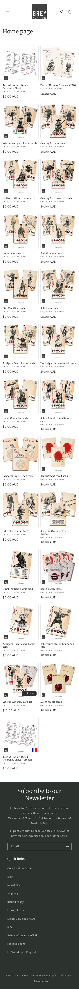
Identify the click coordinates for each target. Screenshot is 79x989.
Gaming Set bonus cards (54, 143)
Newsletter (13, 885)
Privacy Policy (15, 910)
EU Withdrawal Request (21, 952)
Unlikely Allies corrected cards (58, 363)
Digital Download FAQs (21, 918)
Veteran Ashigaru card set (17, 701)
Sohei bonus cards (50, 308)
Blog (9, 877)
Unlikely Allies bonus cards (19, 198)
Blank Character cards (15, 418)
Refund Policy (15, 902)
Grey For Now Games (20, 868)
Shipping (12, 893)
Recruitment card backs (54, 476)
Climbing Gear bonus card (18, 589)
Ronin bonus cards (13, 253)
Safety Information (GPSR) (22, 935)
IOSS (10, 927)
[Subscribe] (67, 846)
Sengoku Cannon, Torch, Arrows (54, 532)
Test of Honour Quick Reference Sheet (15, 87)
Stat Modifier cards (14, 308)
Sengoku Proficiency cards (18, 476)
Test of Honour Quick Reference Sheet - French (17, 758)
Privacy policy (41, 981)
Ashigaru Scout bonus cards (19, 363)
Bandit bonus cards (51, 253)
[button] (7, 12)
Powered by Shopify (46, 975)
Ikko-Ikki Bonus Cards (16, 531)
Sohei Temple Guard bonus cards (55, 419)
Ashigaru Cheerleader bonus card (19, 645)
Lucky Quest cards (51, 701)
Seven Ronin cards (51, 589)
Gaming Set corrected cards (56, 198)
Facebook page (16, 943)
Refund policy (66, 975)
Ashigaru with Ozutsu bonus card (57, 645)
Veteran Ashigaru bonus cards (20, 143)
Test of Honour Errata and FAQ (58, 85)
